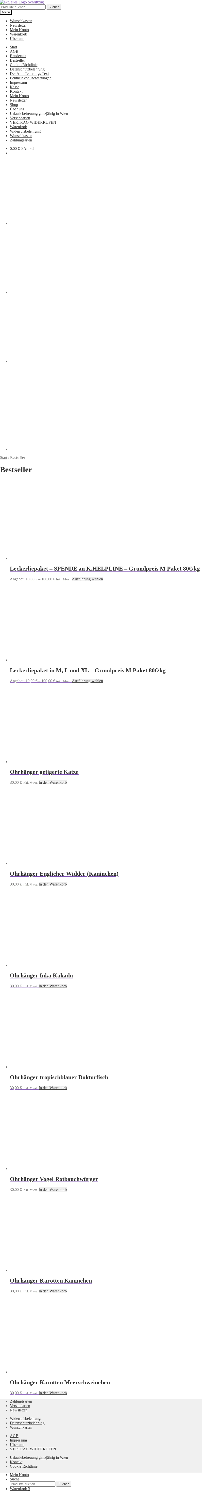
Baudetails (18, 56)
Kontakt (16, 91)
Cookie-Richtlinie (23, 65)
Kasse (14, 87)
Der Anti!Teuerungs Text (29, 73)
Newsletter (18, 25)
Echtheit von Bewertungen (30, 78)
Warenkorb (18, 34)
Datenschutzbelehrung (27, 69)
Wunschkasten (21, 21)
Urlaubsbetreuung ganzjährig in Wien (39, 113)
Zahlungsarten (21, 140)
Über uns (17, 38)
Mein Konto (19, 30)
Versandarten (20, 118)
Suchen (54, 7)
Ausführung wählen (87, 579)
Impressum (18, 82)
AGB (14, 51)
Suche (14, 1479)
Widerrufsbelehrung (25, 131)
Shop (14, 105)
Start (13, 47)
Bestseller (17, 60)
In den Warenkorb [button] (53, 782)
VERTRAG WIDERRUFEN (33, 122)
